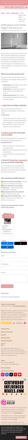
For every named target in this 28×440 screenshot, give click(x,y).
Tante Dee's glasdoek (18, 160)
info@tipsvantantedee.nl (19, 306)
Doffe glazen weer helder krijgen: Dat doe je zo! (22, 17)
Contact (3, 343)
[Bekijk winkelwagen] (26, 7)
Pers (2, 345)
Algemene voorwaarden (7, 370)
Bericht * (3, 272)
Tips (8, 13)
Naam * (3, 256)
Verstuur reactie (7, 286)
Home (3, 13)
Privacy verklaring (5, 367)
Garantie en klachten (6, 340)
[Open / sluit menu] (1, 7)
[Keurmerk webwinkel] (8, 403)
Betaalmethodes (5, 337)
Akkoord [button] (21, 437)
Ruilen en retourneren (7, 332)
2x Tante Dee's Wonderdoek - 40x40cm (7, 228)
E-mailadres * (5, 264)
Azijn (5, 105)
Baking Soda (8, 133)
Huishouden (14, 13)
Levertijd (3, 334)
